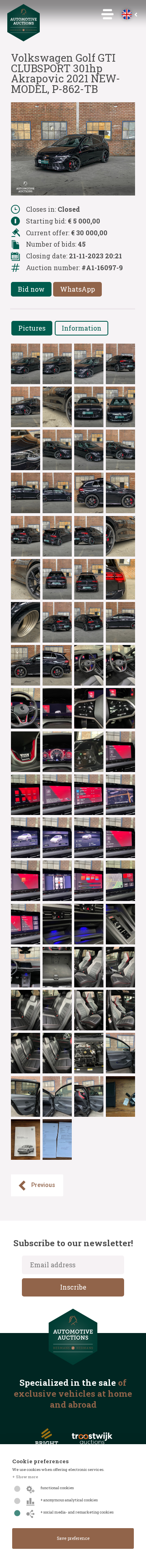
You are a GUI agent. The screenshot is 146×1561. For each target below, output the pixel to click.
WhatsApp (77, 289)
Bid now (31, 289)
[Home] (23, 38)
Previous (43, 1185)
